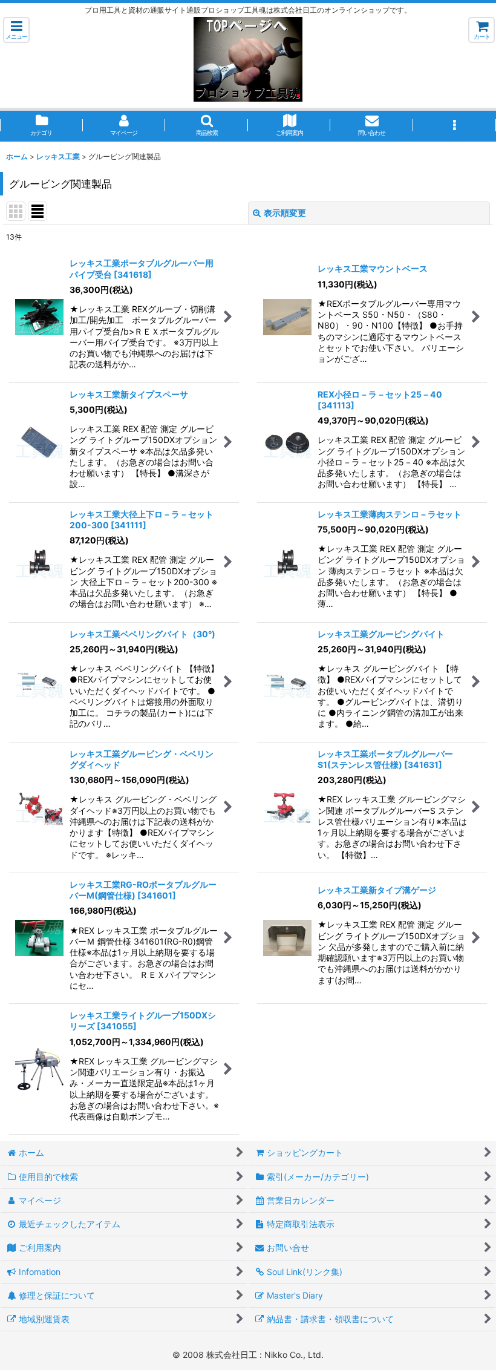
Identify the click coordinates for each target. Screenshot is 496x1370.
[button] (16, 30)
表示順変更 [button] (285, 213)
